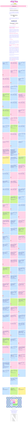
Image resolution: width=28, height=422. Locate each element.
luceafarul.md (14, 20)
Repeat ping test (14, 24)
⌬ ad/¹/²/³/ (10, 82)
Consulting (12, 403)
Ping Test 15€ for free (15, 404)
